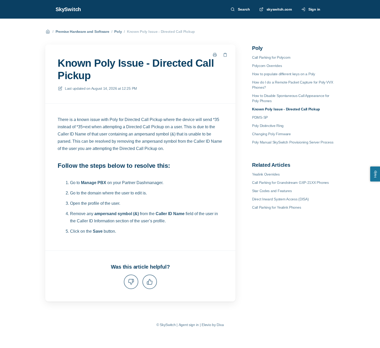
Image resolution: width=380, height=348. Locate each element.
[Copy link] (225, 55)
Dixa (220, 325)
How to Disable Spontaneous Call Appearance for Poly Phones (290, 98)
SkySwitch (68, 9)
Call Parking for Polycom (271, 57)
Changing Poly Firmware (271, 134)
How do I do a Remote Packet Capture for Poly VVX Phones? (292, 84)
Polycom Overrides (267, 66)
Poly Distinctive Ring (268, 126)
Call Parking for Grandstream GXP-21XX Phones (290, 182)
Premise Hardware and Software (82, 31)
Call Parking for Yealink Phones (276, 207)
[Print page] (215, 55)
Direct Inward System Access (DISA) (280, 199)
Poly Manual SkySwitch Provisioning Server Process (292, 142)
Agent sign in (189, 325)
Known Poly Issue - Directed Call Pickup (161, 31)
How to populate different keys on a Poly (283, 74)
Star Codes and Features (272, 191)
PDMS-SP (260, 117)
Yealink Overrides (265, 174)
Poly (118, 31)
